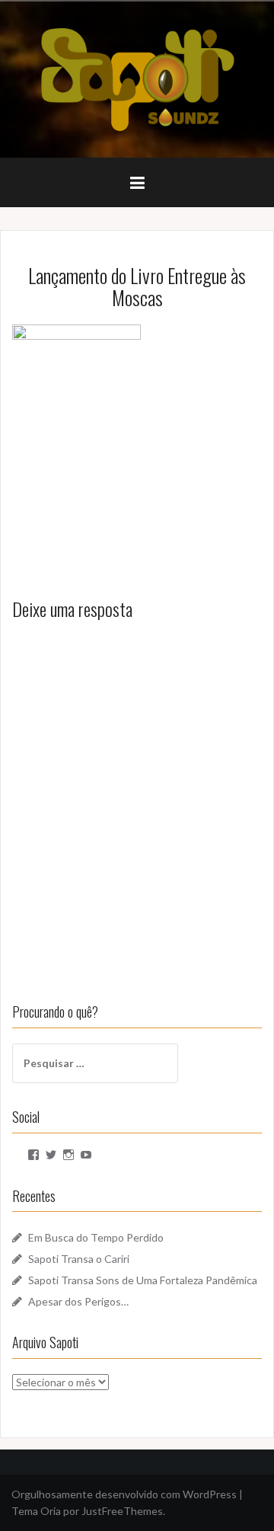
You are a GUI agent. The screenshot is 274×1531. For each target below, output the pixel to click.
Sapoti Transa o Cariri (78, 1258)
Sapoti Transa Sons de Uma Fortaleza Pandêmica (142, 1280)
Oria (50, 1510)
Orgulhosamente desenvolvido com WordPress (124, 1494)
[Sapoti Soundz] (137, 78)
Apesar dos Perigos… (78, 1301)
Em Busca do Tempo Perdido (96, 1237)
